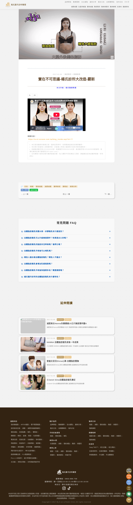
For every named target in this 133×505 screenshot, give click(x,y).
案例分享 (73, 186)
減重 (23, 428)
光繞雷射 (31, 439)
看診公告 (53, 428)
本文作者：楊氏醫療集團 (66, 88)
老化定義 (103, 447)
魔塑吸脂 (37, 447)
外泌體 (101, 455)
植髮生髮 (92, 436)
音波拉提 (22, 439)
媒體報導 (76, 74)
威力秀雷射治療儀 (30, 458)
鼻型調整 (21, 447)
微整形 (79, 444)
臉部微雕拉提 (15, 454)
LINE (129, 494)
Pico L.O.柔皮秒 (16, 458)
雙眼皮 (65, 186)
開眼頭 (13, 436)
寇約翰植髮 (15, 424)
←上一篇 (24, 194)
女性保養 (29, 447)
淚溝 (24, 436)
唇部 (29, 436)
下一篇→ (108, 194)
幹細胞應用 (93, 455)
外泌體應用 (110, 455)
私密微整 (36, 436)
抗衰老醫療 (103, 451)
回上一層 (66, 194)
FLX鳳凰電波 (26, 454)
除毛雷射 (39, 439)
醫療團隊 (61, 424)
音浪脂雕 (22, 432)
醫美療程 (60, 455)
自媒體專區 (62, 428)
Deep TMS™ (93, 447)
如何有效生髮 (15, 428)
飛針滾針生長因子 (17, 451)
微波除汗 (22, 443)
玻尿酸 (38, 443)
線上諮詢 (24, 190)
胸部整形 (68, 74)
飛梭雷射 (14, 443)
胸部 (73, 444)
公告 (26, 186)
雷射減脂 (39, 186)
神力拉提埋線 (30, 451)
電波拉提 (14, 439)
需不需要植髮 (35, 424)
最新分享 (78, 424)
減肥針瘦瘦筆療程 (34, 428)
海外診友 (71, 428)
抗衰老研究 (93, 451)
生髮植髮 (53, 444)
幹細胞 (111, 451)
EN (126, 2)
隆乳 (29, 432)
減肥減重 (48, 186)
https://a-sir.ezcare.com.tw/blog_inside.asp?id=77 (50, 139)
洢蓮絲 (13, 447)
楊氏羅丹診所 (16, 4)
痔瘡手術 (68, 455)
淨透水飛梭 (21, 462)
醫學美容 (57, 186)
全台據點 (70, 424)
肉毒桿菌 (31, 443)
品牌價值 (53, 424)
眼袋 (19, 436)
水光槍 (13, 462)
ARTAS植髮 (25, 424)
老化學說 (111, 447)
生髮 (56, 451)
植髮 (31, 186)
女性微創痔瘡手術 (34, 462)
